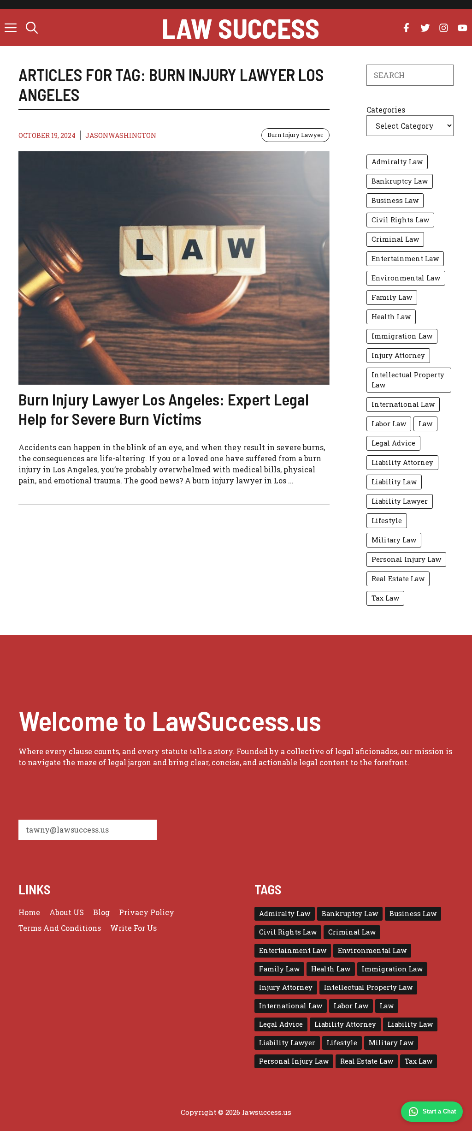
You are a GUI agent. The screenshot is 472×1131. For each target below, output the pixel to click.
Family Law (392, 297)
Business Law (395, 200)
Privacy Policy (146, 912)
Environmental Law (406, 278)
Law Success (240, 27)
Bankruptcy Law (400, 181)
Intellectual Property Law (408, 379)
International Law (403, 404)
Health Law (391, 316)
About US (66, 912)
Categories (385, 109)
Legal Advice (393, 443)
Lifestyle (387, 520)
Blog (101, 912)
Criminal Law (395, 239)
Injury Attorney (398, 355)
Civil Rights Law (400, 219)
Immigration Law (402, 336)
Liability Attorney (402, 462)
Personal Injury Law (406, 559)
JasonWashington (120, 135)
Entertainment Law (405, 258)
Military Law (394, 540)
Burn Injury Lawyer (295, 135)
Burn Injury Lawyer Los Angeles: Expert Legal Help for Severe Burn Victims (163, 408)
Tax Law (385, 598)
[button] (31, 27)
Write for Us (133, 928)
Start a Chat (439, 1111)
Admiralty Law (397, 161)
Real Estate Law (398, 578)
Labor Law (389, 423)
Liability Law (394, 481)
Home (29, 912)
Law (425, 423)
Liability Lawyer (400, 501)
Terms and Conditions (59, 928)
